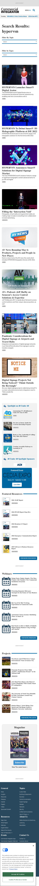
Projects (14, 663)
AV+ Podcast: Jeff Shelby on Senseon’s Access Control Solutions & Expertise (16, 294)
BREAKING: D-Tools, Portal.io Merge (17, 16)
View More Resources (28, 558)
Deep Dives (14, 503)
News (3, 98)
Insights (4, 220)
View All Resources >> (6, 832)
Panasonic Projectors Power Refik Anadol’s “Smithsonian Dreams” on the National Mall (24, 671)
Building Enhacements (25, 794)
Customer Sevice (24, 841)
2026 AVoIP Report (17, 500)
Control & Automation (25, 799)
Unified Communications (26, 812)
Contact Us (22, 838)
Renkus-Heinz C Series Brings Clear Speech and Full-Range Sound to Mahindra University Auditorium (22, 707)
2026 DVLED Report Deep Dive (21, 512)
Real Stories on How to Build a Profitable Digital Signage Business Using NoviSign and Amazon (24, 627)
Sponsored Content (6, 809)
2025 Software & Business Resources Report (22, 548)
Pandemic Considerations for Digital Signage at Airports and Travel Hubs (18, 338)
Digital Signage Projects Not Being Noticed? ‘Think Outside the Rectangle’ (18, 382)
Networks (22, 807)
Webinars (14, 584)
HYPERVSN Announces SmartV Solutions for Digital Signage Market (18, 170)
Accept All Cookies (17, 874)
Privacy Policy (13, 869)
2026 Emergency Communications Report (24, 536)
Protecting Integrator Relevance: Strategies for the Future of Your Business (24, 592)
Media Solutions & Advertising (27, 820)
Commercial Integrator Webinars (9, 841)
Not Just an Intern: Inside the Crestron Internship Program (22, 423)
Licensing (22, 822)
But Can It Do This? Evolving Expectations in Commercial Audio (22, 604)
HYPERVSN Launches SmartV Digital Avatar (18, 88)
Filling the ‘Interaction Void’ (17, 211)
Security (22, 809)
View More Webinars (28, 638)
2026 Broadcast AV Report (20, 524)
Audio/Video (23, 792)
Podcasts (3, 799)
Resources (3, 797)
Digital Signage (23, 802)
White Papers (4, 822)
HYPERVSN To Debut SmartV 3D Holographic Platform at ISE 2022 (19, 130)
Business (22, 797)
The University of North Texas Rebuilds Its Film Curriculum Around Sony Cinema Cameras (23, 695)
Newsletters (23, 825)
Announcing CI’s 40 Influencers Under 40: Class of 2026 (22, 412)
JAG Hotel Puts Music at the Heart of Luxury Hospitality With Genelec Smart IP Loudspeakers (24, 683)
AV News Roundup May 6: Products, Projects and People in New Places (18, 252)
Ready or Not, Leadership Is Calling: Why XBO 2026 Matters (24, 435)
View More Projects (28, 718)
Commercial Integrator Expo (8, 838)
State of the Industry (6, 830)
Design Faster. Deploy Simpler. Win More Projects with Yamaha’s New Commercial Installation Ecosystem (24, 580)
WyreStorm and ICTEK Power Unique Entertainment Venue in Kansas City (23, 660)
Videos (2, 807)
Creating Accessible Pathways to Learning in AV (22, 447)
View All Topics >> (24, 814)
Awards (3, 802)
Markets (22, 804)
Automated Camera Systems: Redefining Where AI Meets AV (24, 615)
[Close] (33, 845)
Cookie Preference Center (18, 879)
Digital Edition (4, 827)
